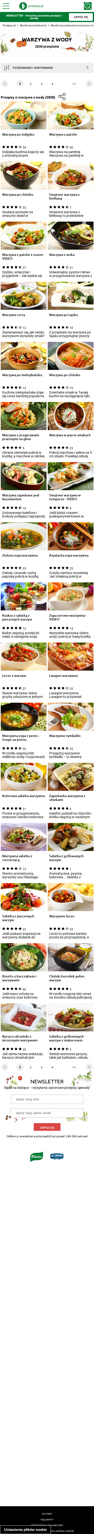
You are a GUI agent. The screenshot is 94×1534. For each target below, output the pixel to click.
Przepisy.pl (9, 25)
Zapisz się (47, 1128)
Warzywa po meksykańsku (22, 375)
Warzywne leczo (61, 916)
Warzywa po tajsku (63, 315)
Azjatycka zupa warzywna (68, 555)
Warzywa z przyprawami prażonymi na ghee (20, 437)
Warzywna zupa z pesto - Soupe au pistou (21, 737)
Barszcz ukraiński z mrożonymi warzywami (20, 1038)
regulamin (47, 1519)
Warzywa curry (13, 315)
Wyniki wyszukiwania (33, 25)
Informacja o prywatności (47, 1525)
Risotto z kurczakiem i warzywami (19, 978)
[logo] (31, 6)
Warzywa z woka (61, 255)
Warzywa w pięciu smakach (70, 435)
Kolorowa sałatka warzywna (23, 796)
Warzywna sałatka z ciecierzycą (17, 858)
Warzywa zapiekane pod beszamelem (20, 497)
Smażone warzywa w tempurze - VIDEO (65, 497)
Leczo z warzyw (14, 676)
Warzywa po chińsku (17, 195)
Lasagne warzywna (63, 676)
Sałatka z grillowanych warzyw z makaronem (66, 1038)
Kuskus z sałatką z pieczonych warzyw (17, 617)
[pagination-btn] (89, 83)
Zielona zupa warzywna (20, 555)
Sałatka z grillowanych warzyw (66, 858)
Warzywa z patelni (63, 134)
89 (74, 84)
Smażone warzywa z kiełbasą (64, 196)
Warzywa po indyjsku (18, 134)
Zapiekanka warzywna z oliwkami (67, 798)
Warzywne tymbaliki (65, 736)
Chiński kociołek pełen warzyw (66, 978)
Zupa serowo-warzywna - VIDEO (68, 617)
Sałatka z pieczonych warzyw (18, 918)
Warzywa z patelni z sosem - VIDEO (23, 256)
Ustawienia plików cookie (25, 1530)
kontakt (47, 1513)
